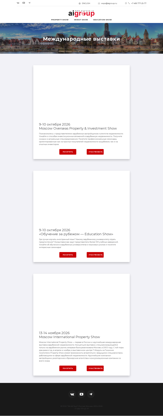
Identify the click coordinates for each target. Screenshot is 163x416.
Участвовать (96, 152)
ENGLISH (86, 3)
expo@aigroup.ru (109, 3)
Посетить (68, 152)
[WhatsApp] (126, 3)
